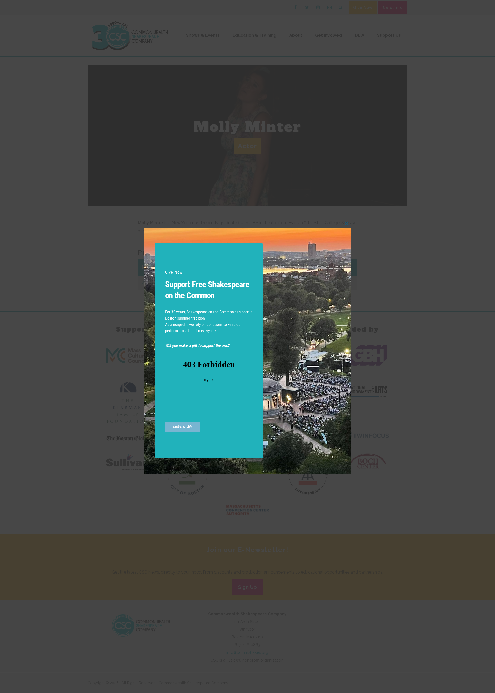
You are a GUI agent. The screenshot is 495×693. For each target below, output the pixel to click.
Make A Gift (182, 427)
